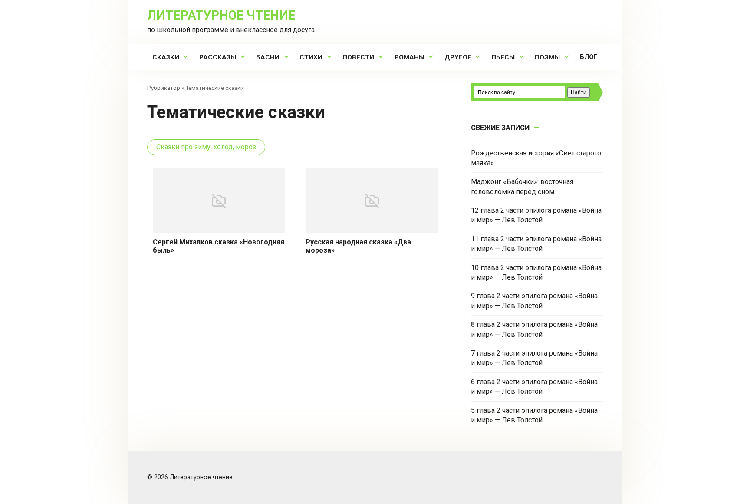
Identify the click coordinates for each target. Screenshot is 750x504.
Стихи (310, 57)
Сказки (165, 57)
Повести (358, 57)
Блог (589, 57)
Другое (457, 57)
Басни (268, 57)
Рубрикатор (163, 87)
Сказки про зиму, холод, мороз (206, 147)
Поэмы (547, 57)
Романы (409, 57)
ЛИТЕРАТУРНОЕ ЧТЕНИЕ (221, 15)
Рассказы (217, 57)
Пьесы (503, 57)
